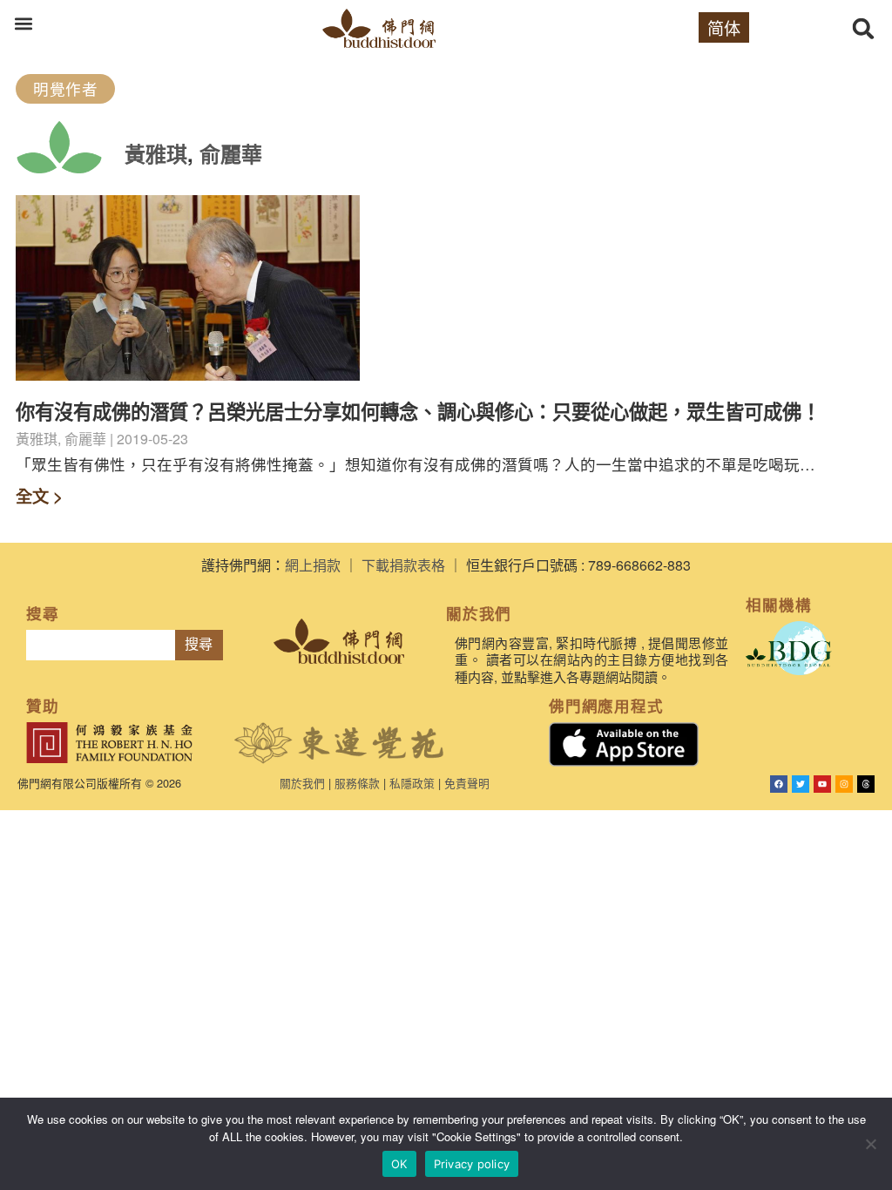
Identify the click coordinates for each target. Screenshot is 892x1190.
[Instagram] (844, 784)
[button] (23, 23)
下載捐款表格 (403, 565)
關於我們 (302, 782)
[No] (870, 1144)
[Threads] (866, 784)
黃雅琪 (156, 153)
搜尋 (199, 644)
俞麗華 (230, 153)
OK (399, 1164)
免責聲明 (467, 782)
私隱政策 (412, 782)
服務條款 (357, 782)
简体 (723, 27)
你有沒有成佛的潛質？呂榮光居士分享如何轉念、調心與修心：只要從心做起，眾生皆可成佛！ (418, 411)
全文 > (39, 495)
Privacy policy (472, 1164)
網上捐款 (313, 565)
